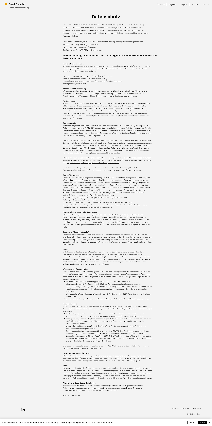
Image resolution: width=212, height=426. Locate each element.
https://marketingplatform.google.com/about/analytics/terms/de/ (93, 163)
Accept (202, 422)
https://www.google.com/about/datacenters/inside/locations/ (126, 160)
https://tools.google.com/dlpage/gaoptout (103, 153)
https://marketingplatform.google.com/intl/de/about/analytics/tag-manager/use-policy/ (97, 202)
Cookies (175, 408)
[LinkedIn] (23, 409)
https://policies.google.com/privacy (87, 160)
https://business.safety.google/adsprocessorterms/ (122, 170)
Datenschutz (196, 408)
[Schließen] (209, 422)
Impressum (186, 408)
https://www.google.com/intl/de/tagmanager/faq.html (105, 197)
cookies (110, 422)
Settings (192, 422)
